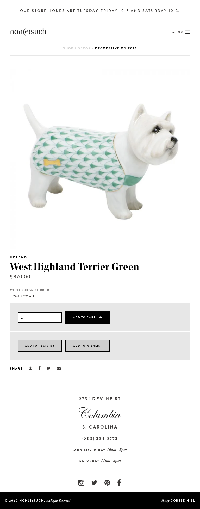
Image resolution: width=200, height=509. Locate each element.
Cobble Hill (183, 500)
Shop (68, 48)
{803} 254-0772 (100, 438)
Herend (18, 257)
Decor (84, 48)
